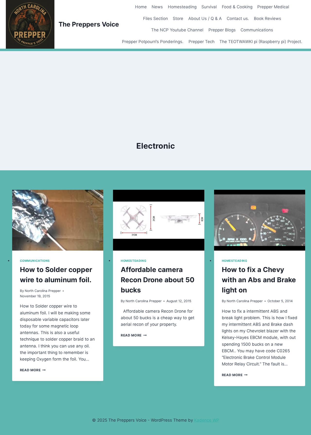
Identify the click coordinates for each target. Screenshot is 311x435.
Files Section (155, 18)
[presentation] (58, 220)
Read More (33, 370)
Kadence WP (206, 420)
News (157, 6)
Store (178, 18)
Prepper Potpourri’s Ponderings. (152, 41)
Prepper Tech (202, 41)
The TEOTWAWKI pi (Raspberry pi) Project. (260, 41)
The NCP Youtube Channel (177, 29)
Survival (209, 6)
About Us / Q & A (205, 18)
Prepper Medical (273, 6)
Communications (257, 29)
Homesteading (182, 6)
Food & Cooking (237, 6)
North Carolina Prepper (43, 291)
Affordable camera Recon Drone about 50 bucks (157, 279)
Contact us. (238, 18)
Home (141, 6)
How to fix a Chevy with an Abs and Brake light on (259, 279)
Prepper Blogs (222, 29)
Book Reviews (267, 18)
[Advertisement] (155, 85)
